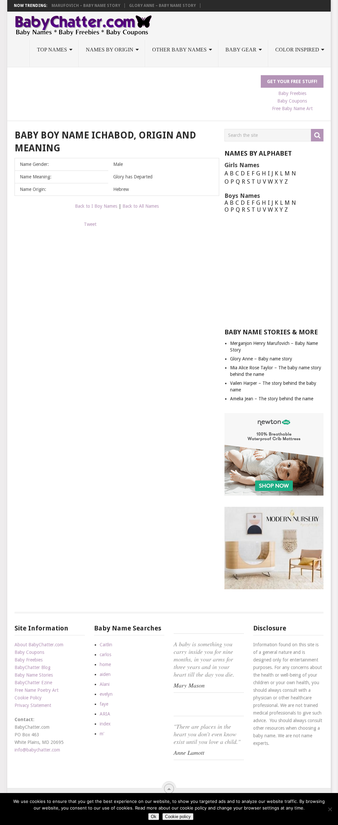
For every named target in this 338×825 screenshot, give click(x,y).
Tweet (90, 224)
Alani (105, 684)
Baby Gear (240, 49)
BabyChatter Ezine (33, 682)
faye (104, 704)
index (105, 723)
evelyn (106, 694)
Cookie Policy (28, 697)
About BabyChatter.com (39, 644)
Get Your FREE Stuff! (292, 81)
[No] (329, 809)
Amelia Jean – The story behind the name (271, 398)
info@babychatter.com (37, 749)
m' (102, 733)
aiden (105, 674)
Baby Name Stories (34, 675)
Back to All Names (140, 206)
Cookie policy (178, 816)
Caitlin (106, 644)
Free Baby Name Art (292, 108)
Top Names (52, 49)
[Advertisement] (135, 90)
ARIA (105, 714)
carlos (105, 654)
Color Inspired (297, 49)
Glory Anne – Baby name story (162, 5)
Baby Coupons (292, 101)
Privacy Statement (33, 705)
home (105, 664)
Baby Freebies (292, 93)
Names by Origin (109, 49)
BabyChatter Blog (33, 667)
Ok (153, 816)
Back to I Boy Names (96, 206)
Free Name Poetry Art (36, 690)
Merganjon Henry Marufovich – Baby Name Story (66, 5)
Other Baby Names (179, 49)
